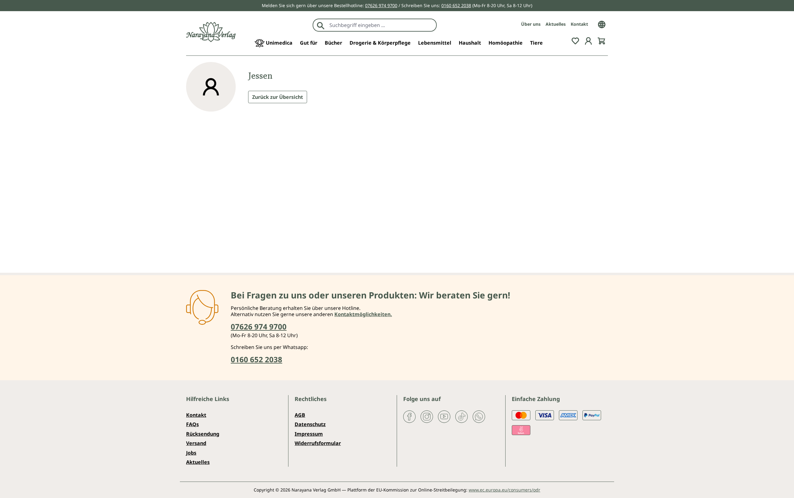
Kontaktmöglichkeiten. (363, 314)
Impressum (309, 433)
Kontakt (579, 24)
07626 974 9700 (381, 5)
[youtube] (444, 416)
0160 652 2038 (456, 5)
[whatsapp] (479, 416)
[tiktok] (461, 416)
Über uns (531, 24)
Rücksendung (202, 433)
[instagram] (427, 416)
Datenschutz (310, 424)
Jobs (191, 452)
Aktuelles (556, 24)
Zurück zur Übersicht (277, 97)
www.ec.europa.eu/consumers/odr (504, 490)
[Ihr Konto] (588, 40)
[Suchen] (320, 25)
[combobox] (381, 25)
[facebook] (409, 416)
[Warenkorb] (601, 40)
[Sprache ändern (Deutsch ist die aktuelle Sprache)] (602, 24)
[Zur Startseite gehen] (211, 32)
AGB (300, 415)
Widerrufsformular (318, 443)
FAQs (192, 424)
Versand (196, 443)
